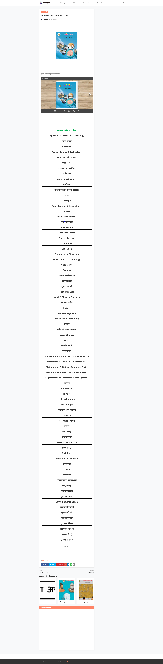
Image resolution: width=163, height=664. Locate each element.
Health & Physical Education (67, 297)
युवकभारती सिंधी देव (67, 529)
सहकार (66, 426)
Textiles (67, 474)
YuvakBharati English (67, 501)
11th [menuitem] (105, 3)
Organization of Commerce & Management (67, 377)
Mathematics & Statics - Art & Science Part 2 (67, 361)
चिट (62, 222)
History (67, 307)
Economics (66, 243)
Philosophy (67, 388)
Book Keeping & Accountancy (67, 206)
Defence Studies (67, 232)
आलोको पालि (66, 146)
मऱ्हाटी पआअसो (66, 345)
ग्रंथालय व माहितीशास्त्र (67, 275)
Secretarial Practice (67, 442)
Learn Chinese (67, 334)
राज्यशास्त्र (67, 415)
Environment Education (67, 254)
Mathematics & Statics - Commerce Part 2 (67, 372)
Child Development (66, 216)
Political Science (67, 399)
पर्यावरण (67, 383)
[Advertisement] (72, 26)
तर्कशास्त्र (67, 464)
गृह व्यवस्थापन (67, 281)
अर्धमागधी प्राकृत (67, 163)
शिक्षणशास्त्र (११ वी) (83, 602)
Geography (66, 264)
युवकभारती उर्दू (67, 534)
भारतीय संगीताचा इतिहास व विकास (67, 190)
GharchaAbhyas (49, 661)
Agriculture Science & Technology (67, 135)
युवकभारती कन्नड (66, 540)
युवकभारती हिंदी (66, 512)
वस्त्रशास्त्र (66, 485)
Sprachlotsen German (67, 458)
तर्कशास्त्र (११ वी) (63, 602)
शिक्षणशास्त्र (66, 448)
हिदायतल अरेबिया (67, 302)
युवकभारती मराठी (67, 518)
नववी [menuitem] (96, 3)
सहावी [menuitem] (83, 3)
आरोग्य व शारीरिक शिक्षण (67, 168)
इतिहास (66, 324)
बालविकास (67, 184)
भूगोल (67, 195)
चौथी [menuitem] (74, 3)
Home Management (67, 313)
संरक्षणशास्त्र (67, 437)
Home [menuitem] (55, 3)
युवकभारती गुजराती (67, 507)
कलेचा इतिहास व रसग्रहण (66, 329)
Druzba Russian (67, 238)
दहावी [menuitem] (101, 3)
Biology (67, 200)
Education (67, 248)
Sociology (67, 453)
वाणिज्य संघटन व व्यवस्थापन (67, 480)
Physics (67, 393)
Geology (67, 270)
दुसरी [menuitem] (65, 3)
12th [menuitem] (110, 3)
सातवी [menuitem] (87, 3)
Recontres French (67, 420)
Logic (66, 340)
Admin (46, 19)
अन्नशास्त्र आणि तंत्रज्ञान (66, 157)
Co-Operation (67, 227)
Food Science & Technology (66, 259)
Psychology (67, 404)
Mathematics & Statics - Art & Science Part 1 (67, 356)
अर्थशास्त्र (67, 174)
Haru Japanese (67, 291)
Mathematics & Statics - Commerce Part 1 (67, 367)
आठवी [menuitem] (92, 3)
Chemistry (67, 211)
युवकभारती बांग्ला (67, 496)
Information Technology (66, 318)
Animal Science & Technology (67, 151)
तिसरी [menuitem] (69, 3)
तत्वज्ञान (67, 469)
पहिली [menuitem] (60, 3)
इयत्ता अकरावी (45, 560)
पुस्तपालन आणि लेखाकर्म (67, 410)
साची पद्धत (69, 222)
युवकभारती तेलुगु (67, 491)
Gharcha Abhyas (66, 661)
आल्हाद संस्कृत (67, 141)
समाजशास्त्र (66, 432)
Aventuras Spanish (66, 179)
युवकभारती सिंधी (67, 523)
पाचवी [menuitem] (78, 3)
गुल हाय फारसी (66, 286)
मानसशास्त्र (66, 351)
